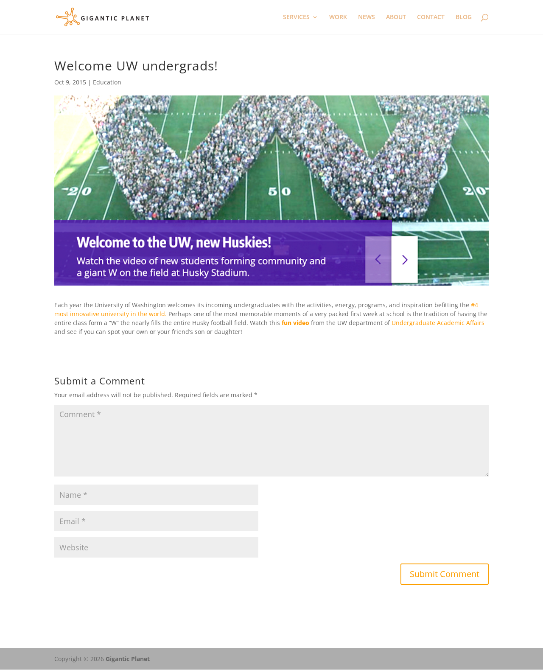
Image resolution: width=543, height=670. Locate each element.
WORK (338, 17)
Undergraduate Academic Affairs (438, 323)
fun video (295, 323)
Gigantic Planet (128, 659)
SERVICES (296, 17)
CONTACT (431, 17)
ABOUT (396, 17)
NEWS (366, 17)
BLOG (464, 17)
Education (107, 82)
